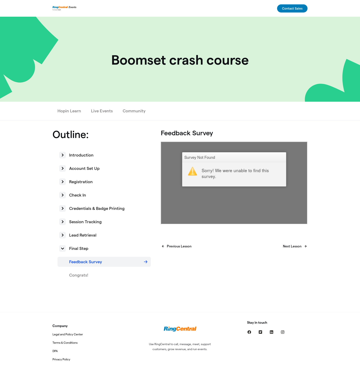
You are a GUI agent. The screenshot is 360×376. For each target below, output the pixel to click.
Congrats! (78, 275)
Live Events (102, 111)
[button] (104, 155)
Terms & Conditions (65, 342)
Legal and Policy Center (67, 334)
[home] (65, 8)
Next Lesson (292, 246)
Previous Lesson (179, 246)
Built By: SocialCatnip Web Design (180, 373)
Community (134, 111)
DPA (55, 351)
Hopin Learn (69, 111)
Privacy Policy (61, 359)
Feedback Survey (85, 261)
